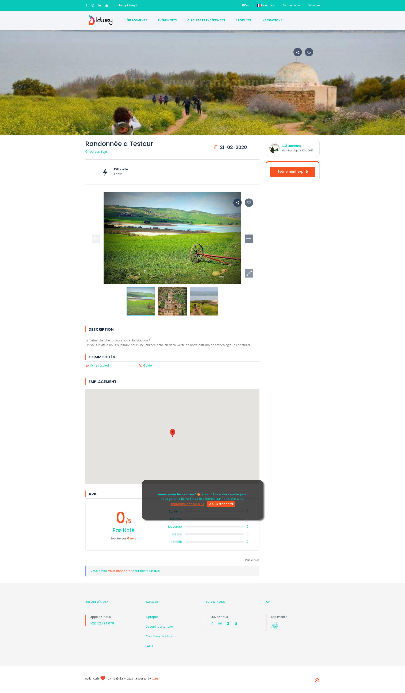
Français (267, 5)
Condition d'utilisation (161, 636)
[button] (249, 273)
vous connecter (120, 571)
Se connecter (291, 5)
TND (244, 5)
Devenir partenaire (159, 626)
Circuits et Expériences (206, 20)
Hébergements (135, 20)
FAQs (149, 646)
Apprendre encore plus (187, 504)
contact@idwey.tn (126, 5)
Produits (243, 20)
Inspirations (272, 20)
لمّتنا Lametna (291, 146)
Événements (167, 20)
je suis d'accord (221, 504)
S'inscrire (314, 5)
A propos (152, 617)
